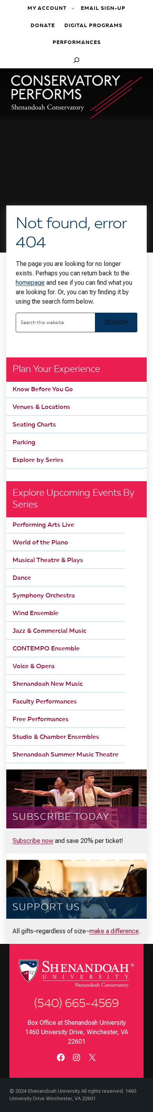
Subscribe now (33, 841)
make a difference (114, 931)
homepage (30, 282)
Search (116, 322)
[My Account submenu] (73, 8)
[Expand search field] (76, 60)
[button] (76, 137)
